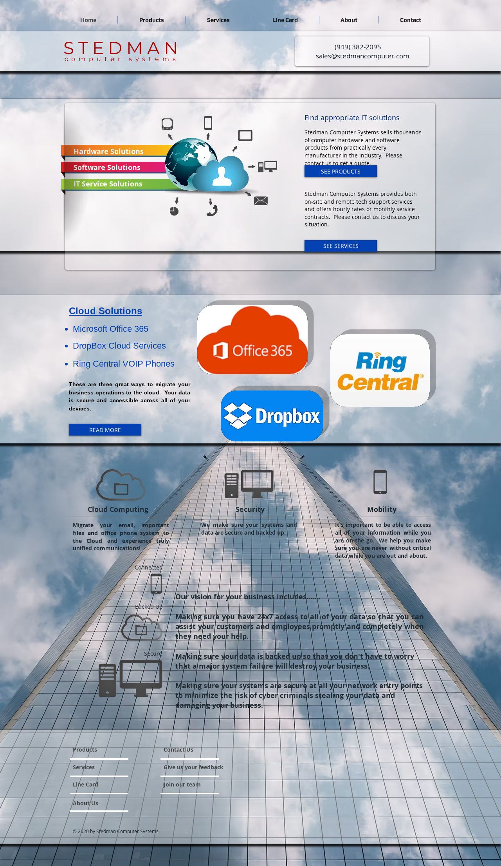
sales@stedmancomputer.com (362, 55)
